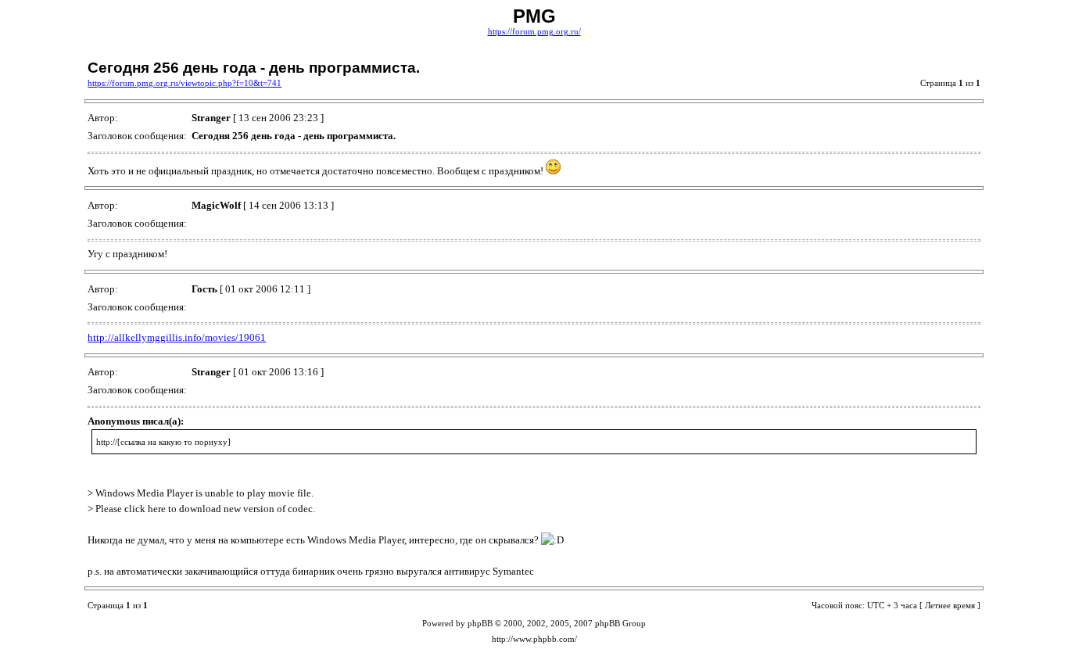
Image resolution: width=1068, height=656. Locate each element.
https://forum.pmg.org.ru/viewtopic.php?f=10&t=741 (184, 83)
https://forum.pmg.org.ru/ (534, 31)
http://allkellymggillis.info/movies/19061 (177, 337)
